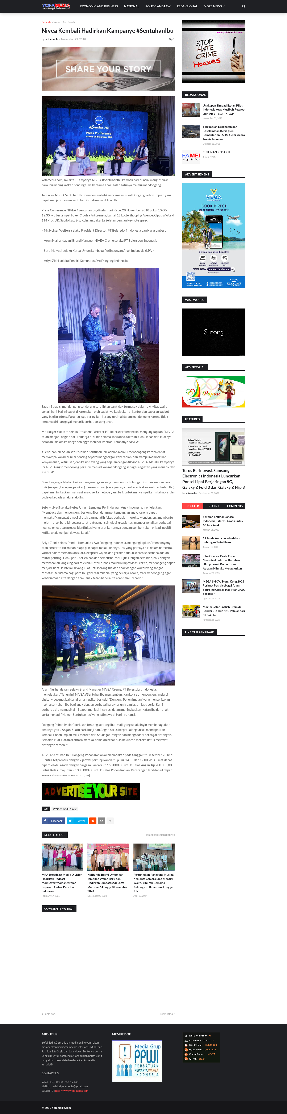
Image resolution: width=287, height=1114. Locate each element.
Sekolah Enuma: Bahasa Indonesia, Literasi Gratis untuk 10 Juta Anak (223, 521)
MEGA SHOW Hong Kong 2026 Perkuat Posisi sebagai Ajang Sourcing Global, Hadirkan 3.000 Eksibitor (224, 587)
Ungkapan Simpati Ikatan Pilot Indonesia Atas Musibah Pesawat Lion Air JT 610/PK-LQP (224, 109)
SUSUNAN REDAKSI (216, 152)
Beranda (46, 22)
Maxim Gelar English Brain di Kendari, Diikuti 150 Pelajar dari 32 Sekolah (224, 611)
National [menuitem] (131, 6)
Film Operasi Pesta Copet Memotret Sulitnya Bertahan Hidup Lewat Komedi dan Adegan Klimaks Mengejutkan (222, 562)
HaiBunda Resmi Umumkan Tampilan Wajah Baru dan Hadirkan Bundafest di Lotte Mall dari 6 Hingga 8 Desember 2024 (107, 883)
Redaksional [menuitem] (187, 6)
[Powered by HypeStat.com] (201, 1061)
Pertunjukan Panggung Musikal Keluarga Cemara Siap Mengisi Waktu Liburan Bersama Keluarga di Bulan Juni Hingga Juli (153, 883)
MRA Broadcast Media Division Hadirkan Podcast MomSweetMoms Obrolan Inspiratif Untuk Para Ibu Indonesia (62, 883)
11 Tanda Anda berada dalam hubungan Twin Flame (221, 540)
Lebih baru (50, 1013)
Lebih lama (166, 1013)
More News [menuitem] (213, 6)
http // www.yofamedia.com (71, 1090)
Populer (193, 506)
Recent (214, 506)
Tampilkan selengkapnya (160, 834)
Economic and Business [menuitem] (99, 6)
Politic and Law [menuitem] (158, 6)
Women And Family (64, 22)
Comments (235, 506)
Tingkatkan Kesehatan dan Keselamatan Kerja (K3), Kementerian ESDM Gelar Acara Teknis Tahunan (224, 133)
